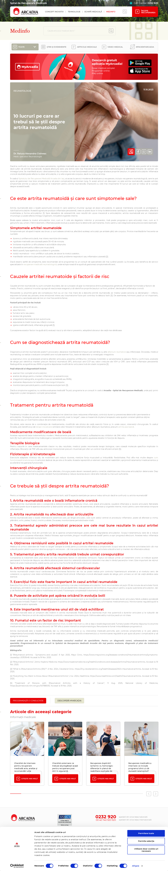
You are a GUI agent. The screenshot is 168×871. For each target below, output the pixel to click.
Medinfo (110, 11)
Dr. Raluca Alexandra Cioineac (30, 153)
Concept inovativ (54, 11)
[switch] (74, 866)
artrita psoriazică (126, 427)
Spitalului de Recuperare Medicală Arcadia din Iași (41, 178)
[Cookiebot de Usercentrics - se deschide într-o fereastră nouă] (17, 866)
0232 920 (153, 3)
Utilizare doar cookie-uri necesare (146, 850)
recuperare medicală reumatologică (40, 264)
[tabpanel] (27, 754)
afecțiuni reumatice (117, 352)
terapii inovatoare (44, 427)
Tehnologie (74, 11)
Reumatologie (22, 91)
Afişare (135, 866)
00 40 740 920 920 (106, 820)
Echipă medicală (93, 11)
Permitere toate (146, 833)
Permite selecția (146, 841)
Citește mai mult (29, 779)
